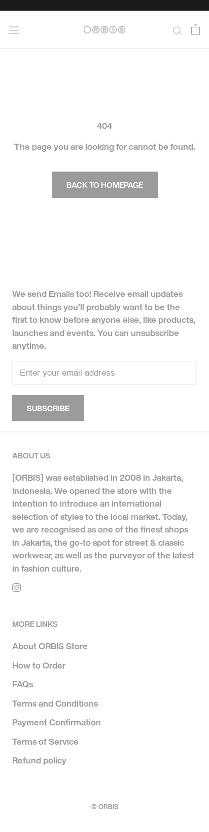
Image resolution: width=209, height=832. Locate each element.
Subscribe (48, 408)
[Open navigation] (14, 29)
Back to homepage (104, 184)
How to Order (38, 665)
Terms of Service (45, 741)
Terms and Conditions (55, 703)
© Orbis (104, 807)
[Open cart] (195, 29)
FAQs (22, 684)
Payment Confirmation (56, 722)
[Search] (177, 30)
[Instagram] (16, 586)
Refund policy (39, 760)
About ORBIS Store (50, 646)
